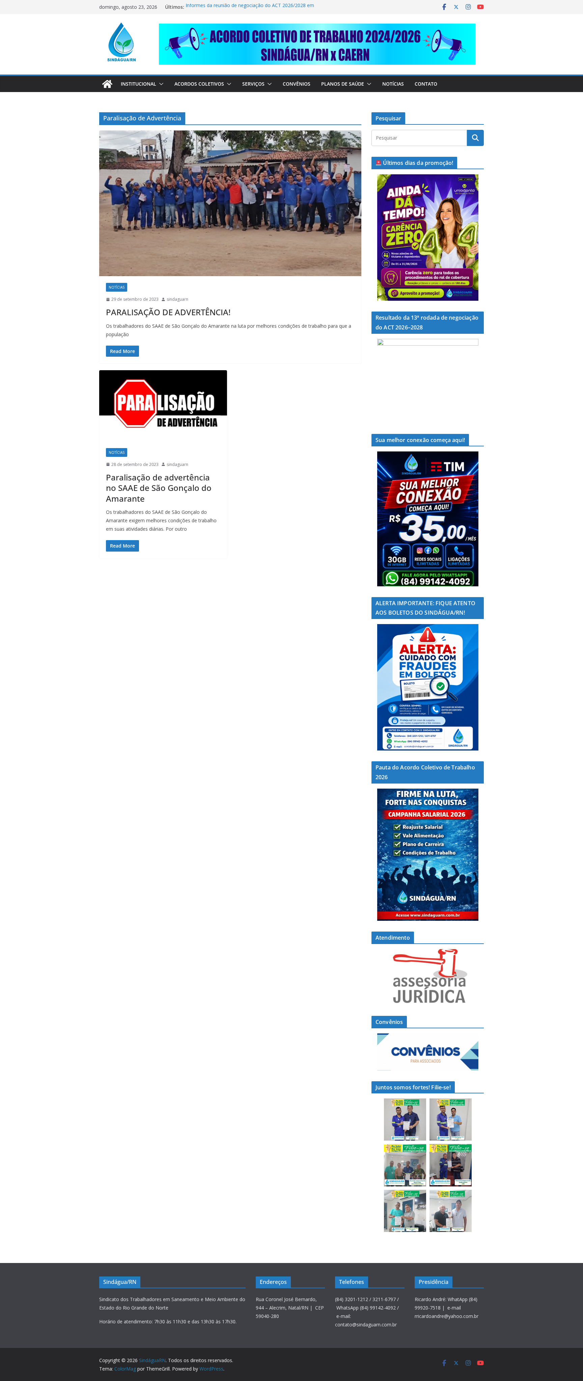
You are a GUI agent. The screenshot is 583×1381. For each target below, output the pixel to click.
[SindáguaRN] (107, 84)
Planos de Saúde (342, 84)
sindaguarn (177, 299)
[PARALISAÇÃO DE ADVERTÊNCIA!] (230, 203)
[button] (160, 84)
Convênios (296, 84)
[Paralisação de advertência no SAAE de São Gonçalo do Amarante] (163, 405)
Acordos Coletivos (199, 84)
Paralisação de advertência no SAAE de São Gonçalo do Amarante (159, 488)
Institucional (138, 84)
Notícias (393, 84)
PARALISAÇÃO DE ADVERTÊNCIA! (168, 312)
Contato (426, 84)
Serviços (253, 84)
